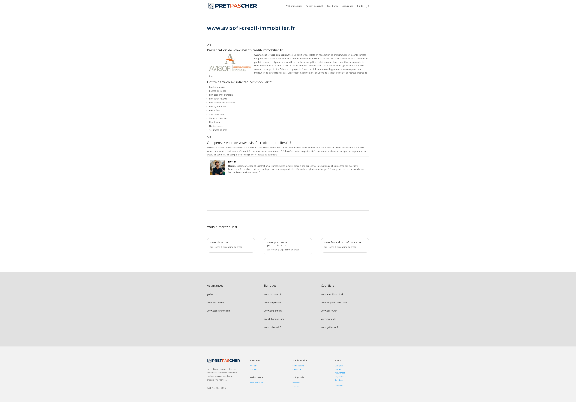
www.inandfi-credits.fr (332, 294)
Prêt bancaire (298, 365)
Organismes (340, 376)
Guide (360, 6)
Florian (217, 246)
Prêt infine (296, 369)
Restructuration (256, 382)
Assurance (347, 6)
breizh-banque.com (274, 318)
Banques (339, 365)
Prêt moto (254, 369)
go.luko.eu (212, 294)
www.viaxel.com (220, 242)
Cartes (338, 369)
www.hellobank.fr (273, 327)
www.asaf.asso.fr (216, 302)
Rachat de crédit (314, 6)
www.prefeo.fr (328, 318)
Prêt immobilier (294, 6)
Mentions (296, 382)
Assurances (340, 373)
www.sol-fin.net (329, 310)
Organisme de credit (232, 246)
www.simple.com (272, 302)
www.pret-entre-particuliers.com (277, 244)
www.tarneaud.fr (272, 294)
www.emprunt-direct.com (334, 302)
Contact (295, 386)
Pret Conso (333, 6)
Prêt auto (254, 365)
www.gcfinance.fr (330, 327)
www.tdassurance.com (218, 310)
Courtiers (339, 380)
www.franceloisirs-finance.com (343, 242)
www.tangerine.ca (273, 310)
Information (340, 385)
